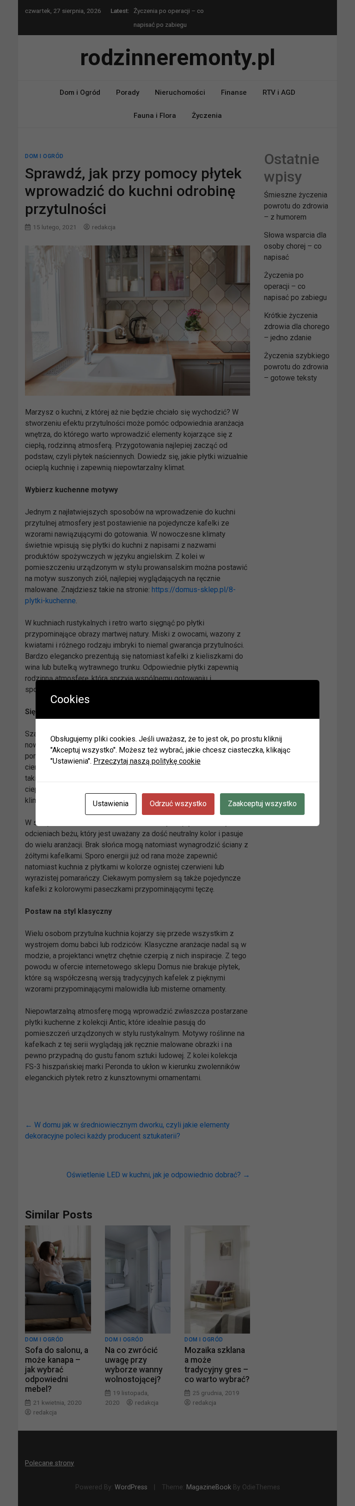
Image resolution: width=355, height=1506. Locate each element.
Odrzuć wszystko (178, 803)
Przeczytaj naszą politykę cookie (147, 761)
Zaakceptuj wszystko (262, 803)
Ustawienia (111, 803)
